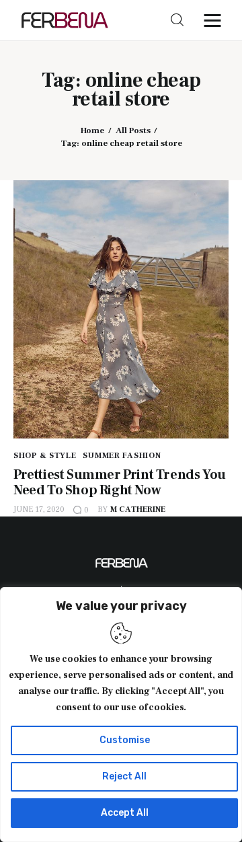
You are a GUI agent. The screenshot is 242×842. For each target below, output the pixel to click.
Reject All (124, 776)
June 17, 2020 (39, 509)
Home (92, 130)
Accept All (125, 812)
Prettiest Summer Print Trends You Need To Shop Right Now (119, 482)
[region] (121, 714)
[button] (215, 20)
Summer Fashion (122, 456)
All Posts (133, 130)
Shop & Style (45, 456)
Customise (124, 740)
